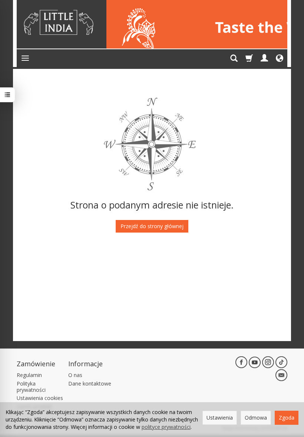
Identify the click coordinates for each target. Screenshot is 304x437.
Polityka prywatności (31, 386)
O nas (75, 374)
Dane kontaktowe (89, 383)
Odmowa (256, 417)
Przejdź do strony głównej (152, 226)
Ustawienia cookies (40, 397)
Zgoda (286, 417)
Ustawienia (219, 417)
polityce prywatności (166, 426)
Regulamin (29, 374)
